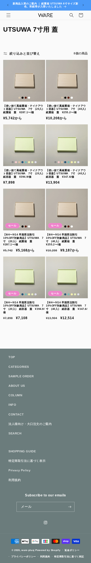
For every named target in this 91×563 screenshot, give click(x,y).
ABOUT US (16, 385)
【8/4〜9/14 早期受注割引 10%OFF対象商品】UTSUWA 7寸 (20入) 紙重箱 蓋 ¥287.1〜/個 (23, 239)
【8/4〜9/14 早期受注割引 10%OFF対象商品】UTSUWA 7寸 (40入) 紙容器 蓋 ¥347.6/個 (66, 307)
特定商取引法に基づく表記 (69, 556)
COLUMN (15, 395)
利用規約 (14, 480)
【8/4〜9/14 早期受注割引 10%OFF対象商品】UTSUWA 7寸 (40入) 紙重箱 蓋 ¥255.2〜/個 (66, 239)
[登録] (69, 507)
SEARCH (15, 433)
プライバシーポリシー (23, 556)
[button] (8, 15)
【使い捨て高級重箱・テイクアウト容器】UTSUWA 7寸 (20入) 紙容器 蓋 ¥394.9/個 (24, 173)
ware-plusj (27, 550)
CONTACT (16, 414)
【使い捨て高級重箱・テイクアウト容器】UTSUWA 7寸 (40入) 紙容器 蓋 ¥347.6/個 (67, 173)
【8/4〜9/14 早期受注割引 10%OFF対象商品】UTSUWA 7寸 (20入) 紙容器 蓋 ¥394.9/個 (24, 307)
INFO (12, 404)
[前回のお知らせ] (7, 5)
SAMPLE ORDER (21, 376)
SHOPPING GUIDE (22, 451)
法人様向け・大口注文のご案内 (30, 424)
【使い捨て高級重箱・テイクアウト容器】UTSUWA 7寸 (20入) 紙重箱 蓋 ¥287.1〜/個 (24, 109)
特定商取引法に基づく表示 (27, 460)
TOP (11, 357)
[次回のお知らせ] (83, 5)
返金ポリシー (72, 550)
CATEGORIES (18, 366)
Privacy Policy (19, 470)
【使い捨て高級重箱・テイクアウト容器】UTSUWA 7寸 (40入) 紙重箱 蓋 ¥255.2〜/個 (67, 109)
